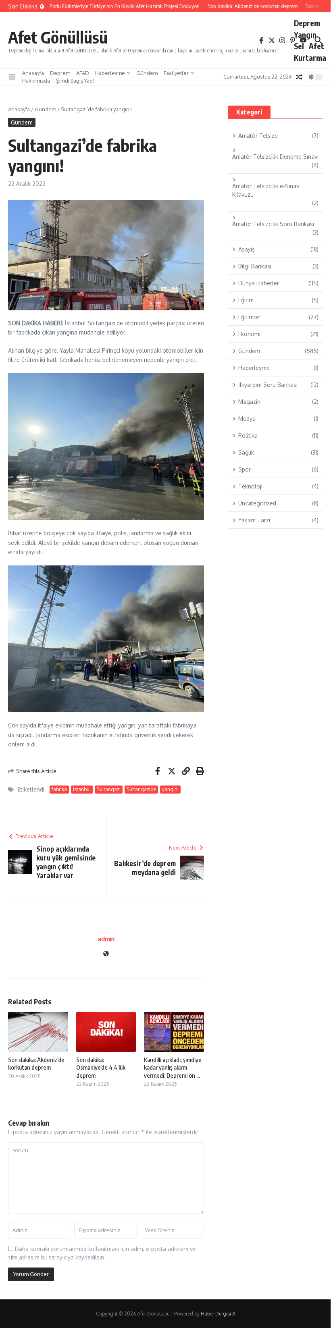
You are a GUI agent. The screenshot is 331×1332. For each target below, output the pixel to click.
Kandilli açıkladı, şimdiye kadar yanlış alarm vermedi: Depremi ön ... (173, 1067)
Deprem (307, 23)
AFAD (82, 73)
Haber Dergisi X (218, 1314)
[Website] (106, 954)
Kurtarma (310, 57)
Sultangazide (141, 789)
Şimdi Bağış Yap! (75, 80)
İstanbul (82, 789)
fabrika (59, 789)
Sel (299, 46)
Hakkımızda (36, 80)
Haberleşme (110, 73)
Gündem (147, 73)
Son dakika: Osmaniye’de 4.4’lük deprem (100, 1067)
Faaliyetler (176, 73)
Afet (316, 46)
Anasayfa (33, 73)
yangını (170, 789)
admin (106, 939)
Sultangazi (109, 789)
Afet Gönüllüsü (58, 37)
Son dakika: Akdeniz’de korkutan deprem (36, 1063)
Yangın (305, 34)
